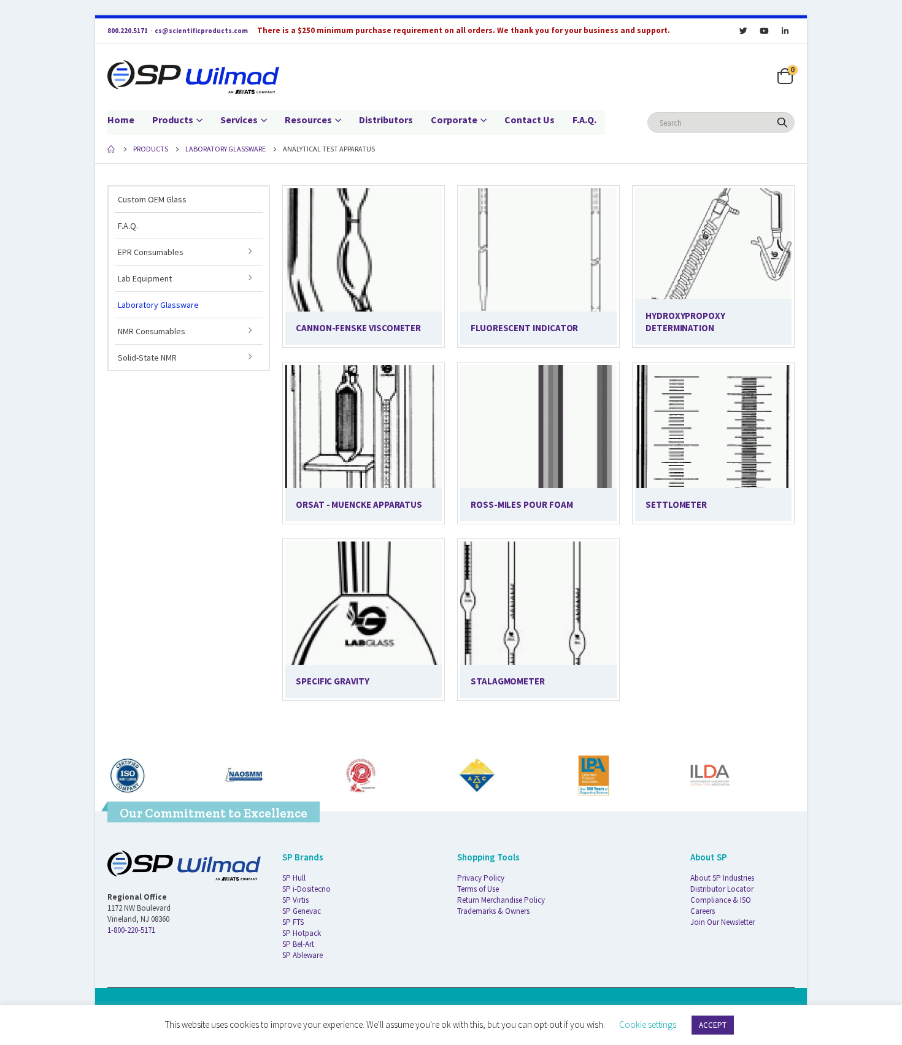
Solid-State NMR (147, 357)
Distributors (386, 119)
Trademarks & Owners (493, 911)
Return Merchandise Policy (501, 900)
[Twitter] (743, 30)
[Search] (782, 122)
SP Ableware (302, 955)
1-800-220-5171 (131, 930)
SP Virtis (295, 900)
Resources (308, 119)
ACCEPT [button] (713, 1025)
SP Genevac (301, 911)
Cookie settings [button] (647, 1024)
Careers (702, 911)
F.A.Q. (584, 119)
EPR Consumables (150, 252)
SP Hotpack (301, 933)
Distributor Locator (722, 889)
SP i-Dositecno (306, 889)
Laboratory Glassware (158, 304)
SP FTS (293, 922)
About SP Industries (722, 878)
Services (239, 119)
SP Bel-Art (298, 944)
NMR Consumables (151, 331)
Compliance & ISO (720, 900)
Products (172, 119)
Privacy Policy (480, 878)
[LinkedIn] (785, 30)
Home (120, 119)
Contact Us (529, 119)
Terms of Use (478, 889)
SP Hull (294, 878)
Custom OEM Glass (152, 199)
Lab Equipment (145, 278)
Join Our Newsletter (722, 922)
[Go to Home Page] (111, 149)
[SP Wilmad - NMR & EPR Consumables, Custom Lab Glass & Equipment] (193, 77)
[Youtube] (764, 30)
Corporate (454, 119)
